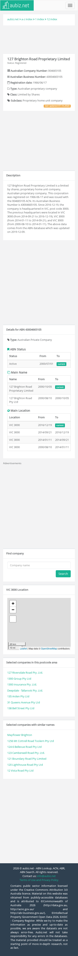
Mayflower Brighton (19, 735)
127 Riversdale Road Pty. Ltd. (25, 672)
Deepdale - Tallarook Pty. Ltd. (25, 690)
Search (63, 574)
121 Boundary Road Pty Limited (26, 759)
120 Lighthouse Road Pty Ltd (25, 765)
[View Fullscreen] (13, 619)
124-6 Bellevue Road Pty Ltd (24, 747)
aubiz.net (13, 19)
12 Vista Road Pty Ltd (20, 770)
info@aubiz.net (46, 876)
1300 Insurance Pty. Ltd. (22, 684)
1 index (39, 19)
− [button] (13, 609)
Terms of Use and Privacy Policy (39, 880)
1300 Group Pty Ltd (19, 678)
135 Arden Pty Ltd (18, 696)
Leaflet (23, 648)
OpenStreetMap (49, 648)
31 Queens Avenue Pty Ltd (23, 702)
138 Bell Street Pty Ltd (20, 708)
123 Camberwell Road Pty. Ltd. (26, 753)
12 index (52, 19)
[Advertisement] (39, 39)
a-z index (26, 19)
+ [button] (13, 603)
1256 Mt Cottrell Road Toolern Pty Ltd (30, 741)
